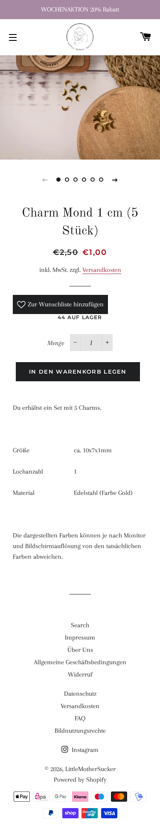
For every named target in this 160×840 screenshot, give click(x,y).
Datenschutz (80, 693)
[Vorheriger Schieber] (45, 179)
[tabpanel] (80, 106)
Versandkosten (101, 270)
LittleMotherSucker (90, 769)
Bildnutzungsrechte (80, 730)
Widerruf (80, 674)
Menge (55, 343)
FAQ (80, 718)
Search (80, 625)
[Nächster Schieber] (115, 179)
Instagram (84, 750)
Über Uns (80, 650)
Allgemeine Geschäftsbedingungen (80, 662)
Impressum (80, 637)
